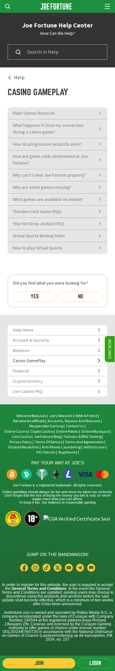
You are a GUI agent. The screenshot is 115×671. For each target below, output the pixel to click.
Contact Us (75, 426)
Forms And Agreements (84, 442)
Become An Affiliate (29, 421)
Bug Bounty (67, 452)
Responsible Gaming (46, 426)
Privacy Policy (21, 442)
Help (19, 77)
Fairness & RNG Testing (83, 436)
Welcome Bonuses (31, 416)
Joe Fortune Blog (47, 436)
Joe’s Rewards (61, 416)
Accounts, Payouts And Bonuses (74, 421)
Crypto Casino (41, 431)
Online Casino (15, 431)
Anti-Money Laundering (61, 447)
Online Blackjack (95, 431)
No (80, 296)
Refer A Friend (86, 416)
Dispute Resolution (23, 447)
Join (38, 663)
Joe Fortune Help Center (57, 25)
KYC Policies (46, 452)
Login (95, 663)
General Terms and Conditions (39, 588)
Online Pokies (67, 431)
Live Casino (21, 436)
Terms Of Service (48, 442)
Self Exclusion (94, 447)
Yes (35, 296)
